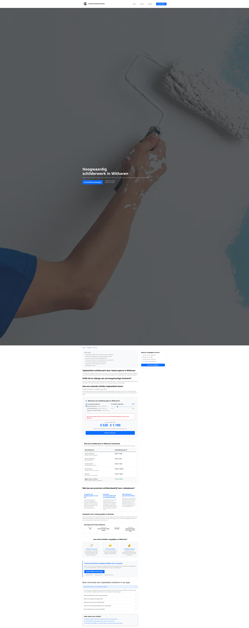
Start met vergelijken (153, 365)
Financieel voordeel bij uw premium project (96, 362)
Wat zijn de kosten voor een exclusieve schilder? (95, 586)
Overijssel (89, 347)
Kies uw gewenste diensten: (93, 404)
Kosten (142, 4)
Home (134, 4)
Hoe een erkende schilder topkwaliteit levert (96, 358)
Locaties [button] (150, 4)
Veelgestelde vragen (90, 365)
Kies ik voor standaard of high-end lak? (93, 599)
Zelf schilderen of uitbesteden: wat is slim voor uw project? (100, 621)
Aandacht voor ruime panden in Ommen (95, 363)
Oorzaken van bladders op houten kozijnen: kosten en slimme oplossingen (104, 623)
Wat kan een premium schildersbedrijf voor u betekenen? (99, 360)
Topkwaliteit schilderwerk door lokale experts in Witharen (99, 354)
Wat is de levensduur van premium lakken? (94, 609)
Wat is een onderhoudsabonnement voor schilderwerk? (97, 605)
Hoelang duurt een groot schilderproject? (94, 602)
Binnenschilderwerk (97, 408)
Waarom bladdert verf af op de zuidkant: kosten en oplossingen (101, 619)
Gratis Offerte (161, 4)
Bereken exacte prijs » (110, 433)
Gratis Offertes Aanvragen (92, 182)
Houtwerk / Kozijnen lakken (98, 411)
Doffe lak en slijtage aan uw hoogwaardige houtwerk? (98, 356)
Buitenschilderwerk (97, 406)
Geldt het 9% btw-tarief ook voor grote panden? (95, 595)
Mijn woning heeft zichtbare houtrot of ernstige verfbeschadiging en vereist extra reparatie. (108, 417)
